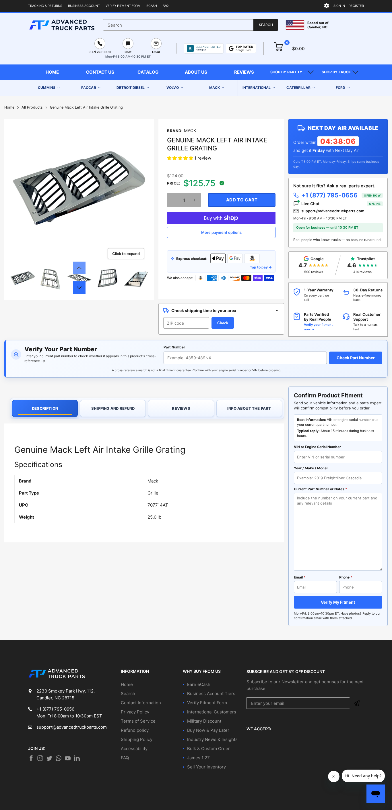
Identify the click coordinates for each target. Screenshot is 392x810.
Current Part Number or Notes (320, 489)
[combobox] (190, 25)
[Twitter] (40, 758)
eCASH (151, 6)
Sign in (339, 6)
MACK (190, 130)
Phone (345, 577)
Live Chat (341, 203)
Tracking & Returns (45, 6)
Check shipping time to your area (203, 310)
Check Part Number (356, 357)
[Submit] (357, 703)
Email (300, 577)
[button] (292, 72)
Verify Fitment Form (123, 6)
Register (356, 6)
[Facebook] (31, 758)
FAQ (165, 6)
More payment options (221, 232)
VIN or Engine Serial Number (317, 447)
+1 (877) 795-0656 (341, 195)
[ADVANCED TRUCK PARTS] (62, 25)
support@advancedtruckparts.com (332, 211)
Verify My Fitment (338, 602)
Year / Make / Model (310, 468)
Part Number (174, 347)
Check (222, 323)
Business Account (84, 6)
